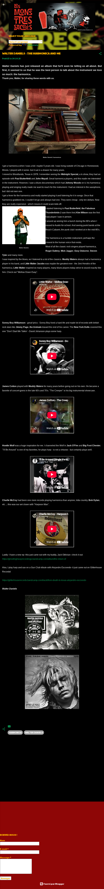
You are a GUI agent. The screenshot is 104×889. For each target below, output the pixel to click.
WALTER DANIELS (34, 732)
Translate (32, 44)
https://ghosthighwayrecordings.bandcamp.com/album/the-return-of (34, 559)
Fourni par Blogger (53, 883)
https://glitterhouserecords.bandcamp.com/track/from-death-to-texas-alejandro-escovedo (44, 580)
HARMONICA (15, 732)
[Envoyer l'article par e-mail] (9, 727)
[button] (100, 54)
